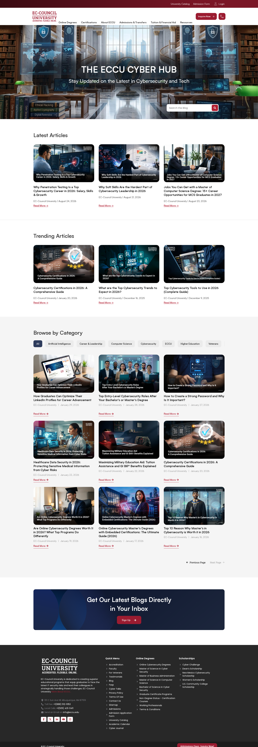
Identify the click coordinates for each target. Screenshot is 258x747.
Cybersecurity (148, 343)
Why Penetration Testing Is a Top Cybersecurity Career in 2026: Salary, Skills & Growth (63, 191)
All (37, 343)
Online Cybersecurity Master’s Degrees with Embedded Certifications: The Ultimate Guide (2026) (129, 532)
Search (215, 108)
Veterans (213, 343)
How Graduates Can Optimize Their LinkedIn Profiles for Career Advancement (62, 398)
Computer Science (121, 343)
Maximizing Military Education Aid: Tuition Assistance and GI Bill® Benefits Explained (127, 464)
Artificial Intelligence (59, 343)
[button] (206, 16)
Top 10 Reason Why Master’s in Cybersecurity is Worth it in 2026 (186, 530)
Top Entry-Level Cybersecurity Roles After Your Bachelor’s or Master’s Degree (128, 398)
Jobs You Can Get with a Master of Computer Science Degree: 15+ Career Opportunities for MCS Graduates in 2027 (193, 191)
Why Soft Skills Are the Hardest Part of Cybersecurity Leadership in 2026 (125, 189)
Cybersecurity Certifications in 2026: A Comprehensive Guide (60, 290)
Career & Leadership (91, 343)
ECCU (168, 343)
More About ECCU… (61, 691)
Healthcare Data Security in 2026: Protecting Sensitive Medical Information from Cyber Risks (61, 466)
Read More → (40, 205)
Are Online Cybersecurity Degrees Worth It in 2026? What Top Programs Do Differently (63, 532)
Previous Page (197, 562)
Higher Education (190, 343)
